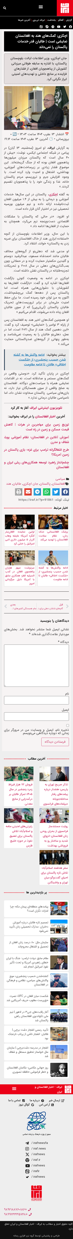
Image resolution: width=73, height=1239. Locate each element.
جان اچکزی (30, 483)
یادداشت (51, 20)
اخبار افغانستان (45, 416)
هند (8, 483)
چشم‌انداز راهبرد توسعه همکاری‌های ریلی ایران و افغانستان (36, 465)
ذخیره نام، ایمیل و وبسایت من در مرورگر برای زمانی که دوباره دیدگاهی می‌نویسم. (36, 731)
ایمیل (65, 710)
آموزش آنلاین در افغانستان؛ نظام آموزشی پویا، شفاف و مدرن (36, 440)
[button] (41, 6)
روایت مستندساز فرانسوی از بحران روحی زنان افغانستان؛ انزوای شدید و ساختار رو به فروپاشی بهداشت (54, 836)
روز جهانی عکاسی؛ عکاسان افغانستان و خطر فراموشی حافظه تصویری (27, 1070)
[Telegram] (52, 26)
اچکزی (53, 194)
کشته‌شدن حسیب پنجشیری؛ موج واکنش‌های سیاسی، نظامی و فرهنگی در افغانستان (27, 980)
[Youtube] (58, 26)
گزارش (69, 20)
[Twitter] (64, 26)
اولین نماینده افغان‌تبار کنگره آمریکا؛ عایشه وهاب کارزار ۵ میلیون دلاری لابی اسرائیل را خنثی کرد (19, 538)
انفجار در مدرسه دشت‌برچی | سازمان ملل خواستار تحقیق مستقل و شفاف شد (27, 1052)
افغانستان (58, 483)
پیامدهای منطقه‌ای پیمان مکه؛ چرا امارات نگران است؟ (29, 909)
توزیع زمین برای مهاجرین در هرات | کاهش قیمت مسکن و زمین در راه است (36, 427)
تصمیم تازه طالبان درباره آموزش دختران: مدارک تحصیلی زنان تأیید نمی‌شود (28, 926)
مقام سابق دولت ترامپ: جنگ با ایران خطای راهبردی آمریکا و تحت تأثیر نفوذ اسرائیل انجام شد (27, 962)
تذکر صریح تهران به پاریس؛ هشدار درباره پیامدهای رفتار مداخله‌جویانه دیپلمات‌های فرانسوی (55, 794)
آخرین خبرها (24, 20)
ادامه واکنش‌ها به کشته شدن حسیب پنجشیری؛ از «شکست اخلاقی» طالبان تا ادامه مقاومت (53, 574)
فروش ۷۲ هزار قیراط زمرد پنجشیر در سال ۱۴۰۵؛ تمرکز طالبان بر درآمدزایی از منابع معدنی (20, 794)
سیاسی (60, 478)
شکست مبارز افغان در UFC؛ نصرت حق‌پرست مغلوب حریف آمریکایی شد (27, 998)
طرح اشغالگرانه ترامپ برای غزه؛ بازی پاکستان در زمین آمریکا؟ (36, 452)
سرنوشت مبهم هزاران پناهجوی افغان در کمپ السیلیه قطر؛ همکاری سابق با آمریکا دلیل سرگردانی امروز (19, 576)
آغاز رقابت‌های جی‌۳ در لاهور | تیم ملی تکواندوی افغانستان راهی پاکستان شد (29, 1016)
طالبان (17, 483)
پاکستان (45, 483)
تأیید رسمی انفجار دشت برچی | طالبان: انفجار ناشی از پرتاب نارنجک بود (28, 1034)
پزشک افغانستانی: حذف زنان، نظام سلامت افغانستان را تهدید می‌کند (53, 536)
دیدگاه (63, 642)
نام (67, 693)
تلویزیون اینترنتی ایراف (46, 407)
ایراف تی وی (39, 20)
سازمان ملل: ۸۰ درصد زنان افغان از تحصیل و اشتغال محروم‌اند (28, 944)
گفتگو (60, 20)
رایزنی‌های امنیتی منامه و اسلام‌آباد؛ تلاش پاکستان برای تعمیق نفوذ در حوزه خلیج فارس (19, 836)
